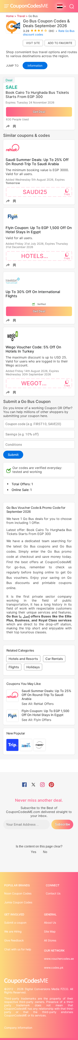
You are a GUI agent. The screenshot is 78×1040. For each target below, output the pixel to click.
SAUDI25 (35, 192)
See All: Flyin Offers (36, 720)
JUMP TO (12, 65)
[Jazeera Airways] (26, 745)
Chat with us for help (17, 949)
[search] (71, 6)
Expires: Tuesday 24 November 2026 (30, 102)
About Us (50, 922)
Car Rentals (54, 659)
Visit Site (33, 43)
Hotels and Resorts (23, 659)
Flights (14, 667)
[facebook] (24, 785)
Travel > (22, 16)
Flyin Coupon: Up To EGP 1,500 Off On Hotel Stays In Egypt (39, 230)
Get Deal (39, 112)
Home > (11, 16)
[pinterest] (51, 785)
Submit (13, 455)
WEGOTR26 (37, 383)
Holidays (33, 667)
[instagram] (42, 785)
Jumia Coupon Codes (18, 902)
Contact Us (53, 893)
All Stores (50, 940)
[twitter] (33, 785)
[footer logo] (39, 981)
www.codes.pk (53, 967)
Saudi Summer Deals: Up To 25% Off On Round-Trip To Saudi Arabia (37, 162)
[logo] (29, 6)
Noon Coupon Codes (17, 893)
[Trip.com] (12, 745)
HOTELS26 (35, 256)
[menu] (7, 6)
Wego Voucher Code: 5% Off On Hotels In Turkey (33, 349)
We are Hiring (13, 931)
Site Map (50, 931)
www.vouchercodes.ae (59, 958)
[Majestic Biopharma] (40, 745)
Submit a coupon (15, 922)
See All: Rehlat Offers (38, 704)
